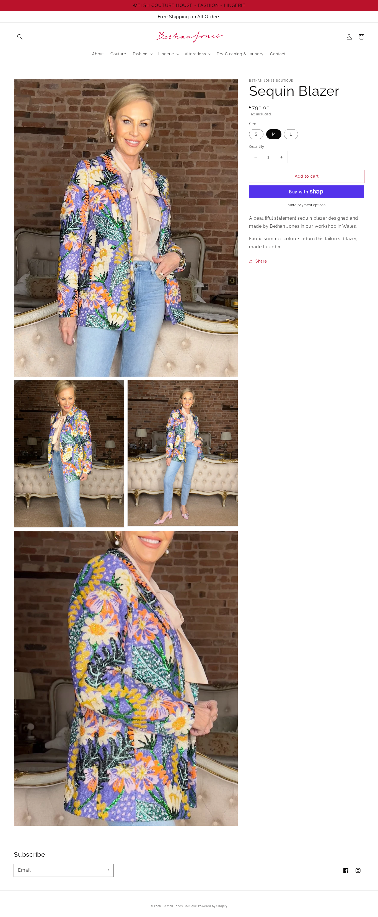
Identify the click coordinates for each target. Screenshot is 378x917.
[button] (20, 37)
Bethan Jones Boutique (180, 906)
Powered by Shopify (212, 906)
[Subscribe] (107, 870)
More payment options (306, 205)
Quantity (256, 146)
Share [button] (261, 261)
